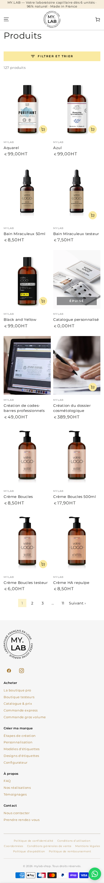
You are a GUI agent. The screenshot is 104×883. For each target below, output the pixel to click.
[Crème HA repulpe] (76, 542)
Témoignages (15, 794)
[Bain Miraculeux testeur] (76, 193)
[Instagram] (21, 670)
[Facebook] (9, 670)
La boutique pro (17, 690)
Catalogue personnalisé (76, 319)
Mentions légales (87, 846)
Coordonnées (13, 846)
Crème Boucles (18, 496)
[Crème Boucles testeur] (27, 542)
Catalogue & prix (18, 703)
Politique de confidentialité (33, 840)
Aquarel (11, 147)
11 (63, 603)
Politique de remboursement (70, 851)
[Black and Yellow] (27, 279)
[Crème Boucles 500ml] (76, 456)
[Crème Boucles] (27, 456)
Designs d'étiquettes (21, 756)
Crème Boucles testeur (26, 582)
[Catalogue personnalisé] (76, 279)
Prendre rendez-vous (21, 820)
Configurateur (16, 762)
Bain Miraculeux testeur (76, 233)
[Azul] (76, 107)
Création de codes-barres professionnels (24, 408)
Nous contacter (17, 813)
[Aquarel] (27, 107)
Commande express (21, 710)
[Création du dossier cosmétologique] (76, 365)
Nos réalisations (17, 788)
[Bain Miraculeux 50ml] (27, 193)
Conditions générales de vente (49, 846)
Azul (57, 147)
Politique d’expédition (29, 851)
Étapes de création (20, 736)
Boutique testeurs (19, 697)
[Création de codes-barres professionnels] (27, 365)
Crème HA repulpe (71, 582)
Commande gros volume (25, 717)
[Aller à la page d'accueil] (52, 19)
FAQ (7, 781)
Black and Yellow (20, 319)
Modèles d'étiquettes (22, 749)
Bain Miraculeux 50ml (24, 233)
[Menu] (6, 19)
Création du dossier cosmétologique (72, 408)
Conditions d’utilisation (73, 840)
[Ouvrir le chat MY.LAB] (95, 874)
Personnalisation (18, 742)
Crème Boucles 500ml (74, 496)
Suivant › (77, 603)
